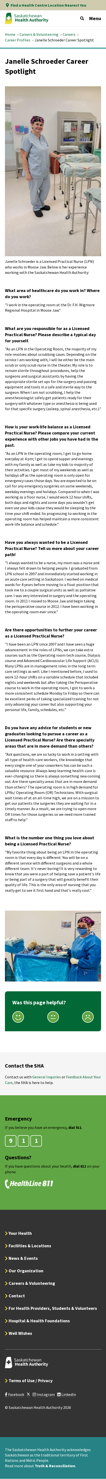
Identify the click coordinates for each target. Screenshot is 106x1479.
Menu (95, 18)
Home (10, 34)
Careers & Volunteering (38, 34)
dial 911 (75, 1127)
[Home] (26, 18)
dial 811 (79, 1166)
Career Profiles (17, 40)
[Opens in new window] (28, 1394)
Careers (69, 34)
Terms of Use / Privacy (31, 1380)
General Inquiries (46, 1076)
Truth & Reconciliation (55, 1465)
